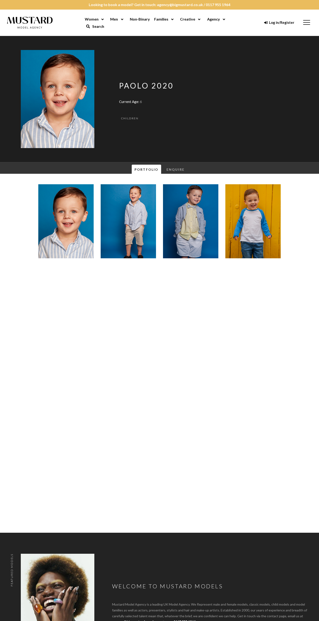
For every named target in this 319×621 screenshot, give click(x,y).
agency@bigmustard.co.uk (180, 4)
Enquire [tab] (175, 169)
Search (98, 26)
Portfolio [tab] (146, 169)
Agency (213, 19)
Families (161, 19)
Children (130, 118)
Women (92, 19)
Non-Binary (140, 19)
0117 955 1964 (218, 4)
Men (114, 19)
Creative (187, 19)
